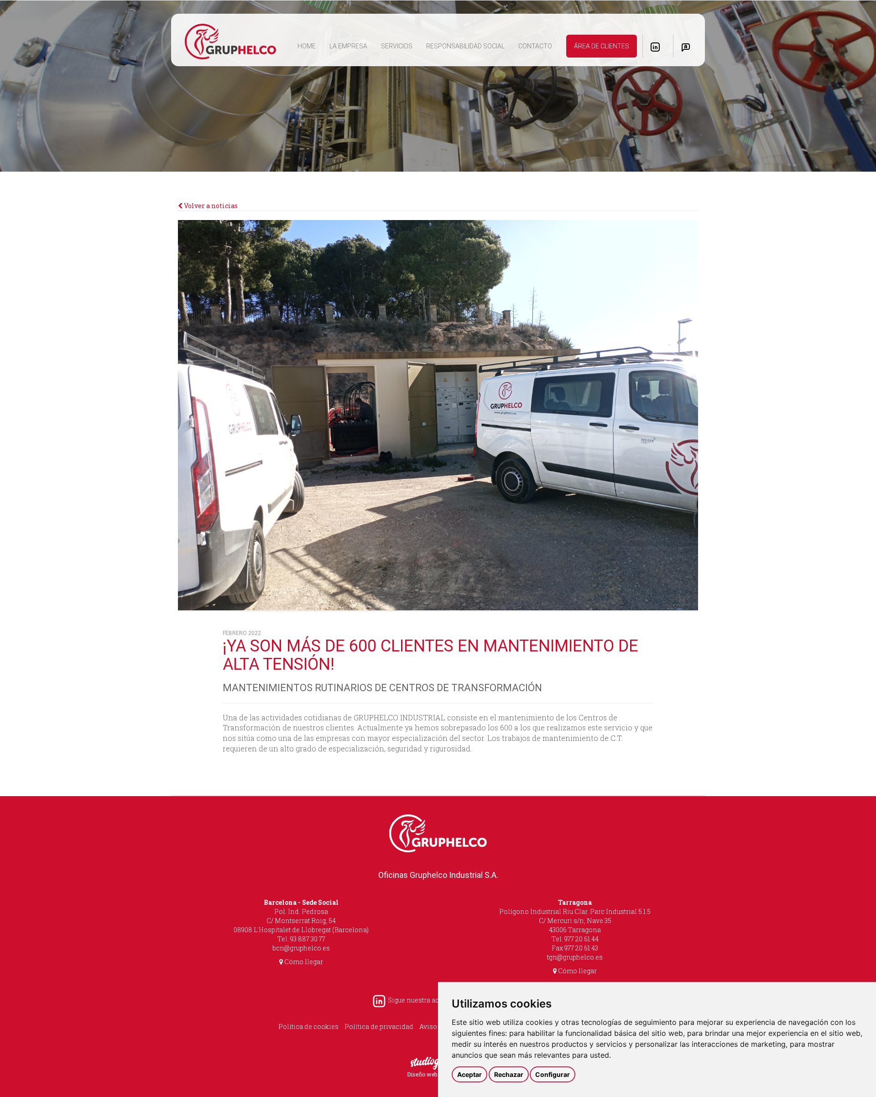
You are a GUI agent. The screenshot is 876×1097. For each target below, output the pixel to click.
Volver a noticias (210, 205)
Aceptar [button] (469, 1074)
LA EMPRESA (348, 46)
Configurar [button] (552, 1074)
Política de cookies (308, 1026)
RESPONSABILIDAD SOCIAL (465, 46)
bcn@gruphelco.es (301, 948)
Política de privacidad (378, 1026)
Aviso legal (436, 1026)
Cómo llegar (303, 961)
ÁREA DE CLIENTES (601, 46)
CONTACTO (535, 46)
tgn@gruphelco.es (575, 957)
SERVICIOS (396, 46)
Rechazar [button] (508, 1074)
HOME (310, 46)
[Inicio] (230, 42)
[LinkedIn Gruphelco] (655, 47)
